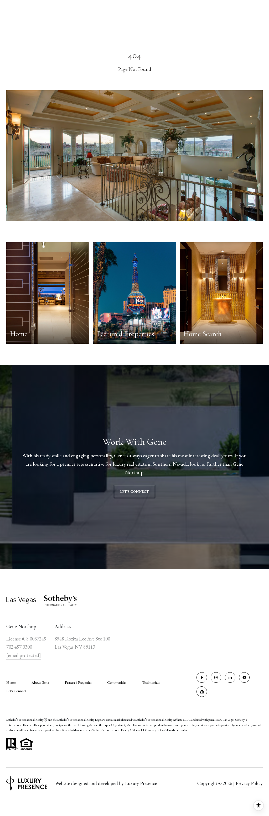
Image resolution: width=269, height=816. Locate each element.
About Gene (40, 682)
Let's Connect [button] (134, 491)
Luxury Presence (141, 783)
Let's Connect (16, 691)
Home (11, 682)
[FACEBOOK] (201, 677)
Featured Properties (78, 682)
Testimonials (150, 682)
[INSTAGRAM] (216, 677)
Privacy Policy (249, 783)
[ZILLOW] (201, 691)
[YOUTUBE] (244, 677)
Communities (116, 682)
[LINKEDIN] (230, 677)
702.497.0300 (19, 647)
